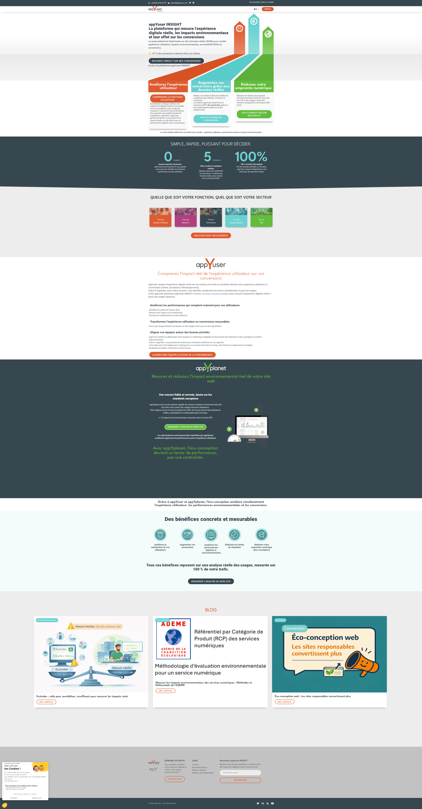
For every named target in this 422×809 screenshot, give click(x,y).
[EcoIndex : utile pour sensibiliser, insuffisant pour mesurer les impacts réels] (91, 692)
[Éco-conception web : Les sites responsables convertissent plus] (329, 692)
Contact (195, 765)
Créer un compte (267, 2)
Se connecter (254, 2)
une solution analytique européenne (215, 294)
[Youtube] (272, 803)
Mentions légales (199, 770)
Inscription (240, 780)
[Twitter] (190, 3)
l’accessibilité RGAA (173, 118)
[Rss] (267, 803)
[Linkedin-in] (263, 803)
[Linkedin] (193, 3)
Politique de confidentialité (203, 773)
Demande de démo (199, 767)
